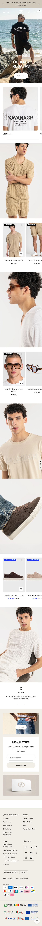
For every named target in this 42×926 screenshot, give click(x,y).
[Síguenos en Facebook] (26, 847)
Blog (24, 825)
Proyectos (6, 864)
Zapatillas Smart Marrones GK (14, 595)
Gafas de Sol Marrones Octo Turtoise (14, 390)
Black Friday (27, 822)
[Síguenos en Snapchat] (26, 857)
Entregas (6, 818)
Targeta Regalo (28, 818)
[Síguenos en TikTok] (36, 852)
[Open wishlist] (33, 11)
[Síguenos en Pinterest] (26, 852)
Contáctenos (7, 829)
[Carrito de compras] (38, 12)
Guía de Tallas (7, 825)
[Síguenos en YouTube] (31, 852)
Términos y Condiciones (10, 850)
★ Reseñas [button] (41, 464)
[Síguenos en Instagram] (36, 847)
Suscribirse (21, 765)
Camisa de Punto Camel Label (13, 260)
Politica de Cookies (9, 857)
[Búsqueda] (8, 12)
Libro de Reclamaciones (10, 861)
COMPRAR (21, 75)
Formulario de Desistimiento (7, 846)
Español (23, 872)
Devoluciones (7, 822)
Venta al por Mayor (29, 829)
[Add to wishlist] (22, 225)
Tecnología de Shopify (22, 878)
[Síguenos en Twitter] (31, 847)
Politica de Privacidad (10, 854)
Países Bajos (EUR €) (10, 872)
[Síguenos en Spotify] (31, 857)
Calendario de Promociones (7, 833)
